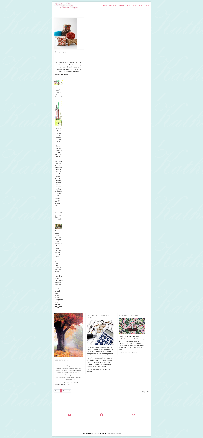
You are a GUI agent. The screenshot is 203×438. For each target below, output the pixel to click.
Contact (146, 5)
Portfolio (121, 5)
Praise (128, 5)
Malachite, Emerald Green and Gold (58, 216)
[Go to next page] (66, 390)
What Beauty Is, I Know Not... (129, 315)
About (135, 5)
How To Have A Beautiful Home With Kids (58, 92)
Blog (140, 5)
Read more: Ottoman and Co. (61, 74)
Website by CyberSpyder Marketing (113, 433)
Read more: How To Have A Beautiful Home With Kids (58, 202)
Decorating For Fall (61, 360)
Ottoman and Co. (61, 52)
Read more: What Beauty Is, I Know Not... (128, 352)
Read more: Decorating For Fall (62, 384)
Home (105, 5)
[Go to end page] (69, 390)
